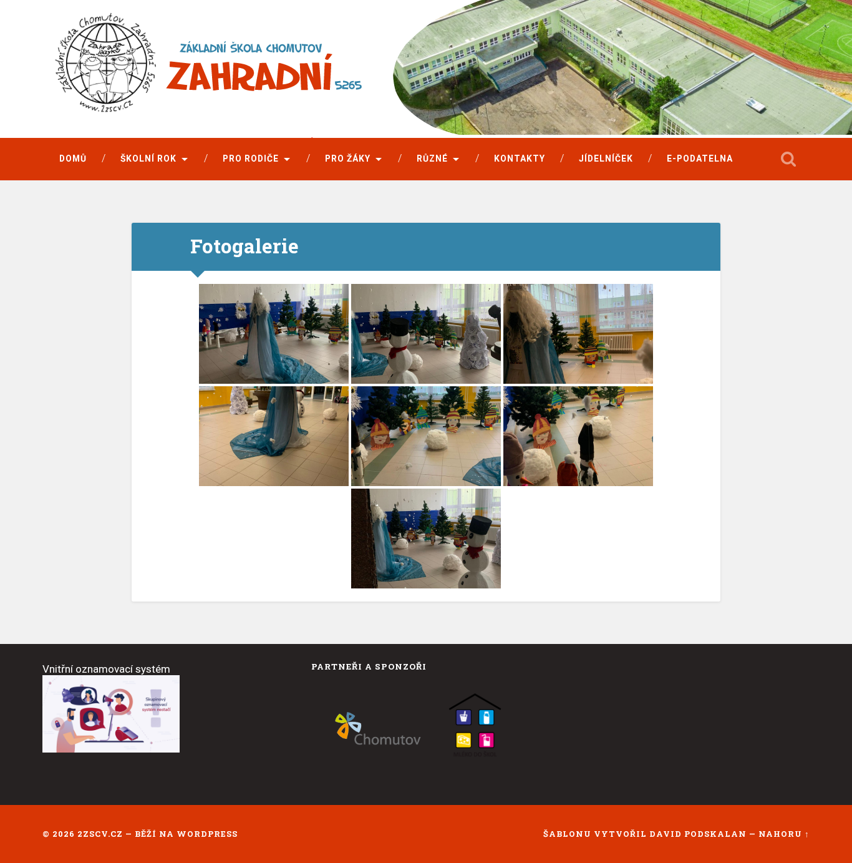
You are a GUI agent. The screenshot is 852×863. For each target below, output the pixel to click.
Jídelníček (606, 158)
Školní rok (148, 158)
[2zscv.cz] (301, 70)
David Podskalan (699, 834)
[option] (378, 728)
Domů (73, 158)
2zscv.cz (100, 834)
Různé (432, 158)
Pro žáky (347, 158)
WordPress (207, 834)
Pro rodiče (251, 158)
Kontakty (519, 158)
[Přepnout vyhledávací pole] (788, 159)
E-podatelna (700, 158)
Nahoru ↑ (784, 834)
